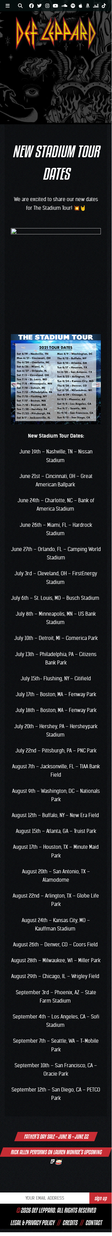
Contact (93, 1222)
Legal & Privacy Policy (32, 1222)
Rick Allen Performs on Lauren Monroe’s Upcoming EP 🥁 (56, 1153)
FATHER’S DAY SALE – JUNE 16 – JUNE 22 (56, 1136)
